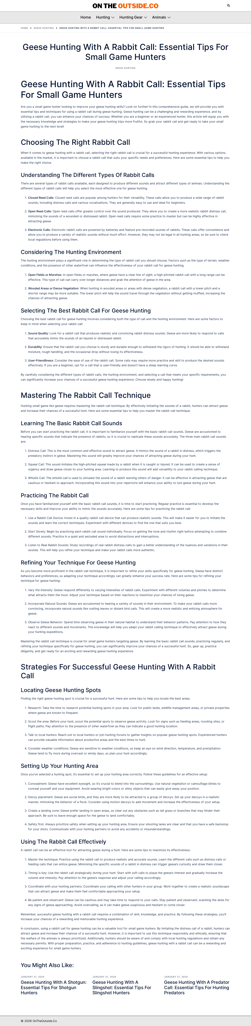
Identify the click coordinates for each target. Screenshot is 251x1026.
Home (85, 17)
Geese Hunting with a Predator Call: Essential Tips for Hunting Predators (196, 988)
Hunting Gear (131, 17)
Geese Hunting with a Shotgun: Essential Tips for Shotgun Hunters (54, 988)
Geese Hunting (125, 68)
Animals (159, 17)
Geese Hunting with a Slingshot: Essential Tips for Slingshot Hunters (121, 988)
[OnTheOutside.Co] (125, 5)
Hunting (103, 17)
